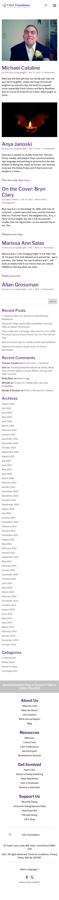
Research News (10, 666)
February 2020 (9, 596)
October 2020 (9, 578)
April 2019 (7, 622)
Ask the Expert (29, 751)
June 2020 (7, 583)
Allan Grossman (20, 285)
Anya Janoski (17, 144)
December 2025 (10, 438)
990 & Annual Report (29, 719)
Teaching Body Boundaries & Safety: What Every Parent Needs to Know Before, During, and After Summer (28, 371)
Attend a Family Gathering (29, 774)
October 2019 (9, 605)
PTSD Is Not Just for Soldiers (39, 390)
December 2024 (10, 491)
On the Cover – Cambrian (36, 363)
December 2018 (10, 640)
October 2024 (9, 500)
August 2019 (8, 609)
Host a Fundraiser (29, 782)
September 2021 (10, 557)
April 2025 (7, 473)
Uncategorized (8, 202)
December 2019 (10, 600)
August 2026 (8, 403)
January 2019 (8, 635)
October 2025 (9, 447)
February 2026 (9, 430)
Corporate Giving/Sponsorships (29, 806)
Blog (29, 723)
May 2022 (7, 543)
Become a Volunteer (29, 787)
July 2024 (6, 513)
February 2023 (9, 526)
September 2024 (10, 504)
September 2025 (10, 451)
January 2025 (8, 486)
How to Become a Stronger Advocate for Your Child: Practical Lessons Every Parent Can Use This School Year (28, 334)
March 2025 (8, 478)
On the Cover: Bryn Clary (23, 192)
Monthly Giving (29, 801)
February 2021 (9, 565)
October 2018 (9, 644)
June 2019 (7, 613)
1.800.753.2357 (29, 688)
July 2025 (6, 460)
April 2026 (7, 421)
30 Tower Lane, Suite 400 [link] (16, 845)
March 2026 (8, 425)
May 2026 (7, 416)
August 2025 (8, 456)
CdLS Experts (29, 714)
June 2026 (7, 412)
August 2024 (8, 508)
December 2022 (10, 535)
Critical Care (29, 742)
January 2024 (8, 517)
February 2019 (9, 631)
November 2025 (10, 443)
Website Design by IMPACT (29, 882)
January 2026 (8, 434)
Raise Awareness (29, 778)
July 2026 (6, 408)
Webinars (29, 737)
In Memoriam (48, 72)
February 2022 (9, 548)
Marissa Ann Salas (23, 243)
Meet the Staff (29, 705)
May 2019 (7, 618)
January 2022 (8, 552)
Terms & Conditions (38, 854)
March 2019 (8, 627)
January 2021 (8, 570)
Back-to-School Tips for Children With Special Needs (28, 342)
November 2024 (10, 495)
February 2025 (9, 482)
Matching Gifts (29, 810)
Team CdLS (29, 769)
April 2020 (7, 587)
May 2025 (7, 469)
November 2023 (10, 522)
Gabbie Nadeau (12, 199)
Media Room (40, 199)
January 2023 (8, 530)
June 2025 (7, 465)
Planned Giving (29, 814)
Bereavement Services (29, 755)
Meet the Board (29, 710)
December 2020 (10, 574)
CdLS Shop (29, 819)
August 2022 (8, 539)
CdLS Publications (29, 746)
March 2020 (8, 592)
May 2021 (7, 561)
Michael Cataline (21, 68)
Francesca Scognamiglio (15, 72)
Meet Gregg (23, 378)
